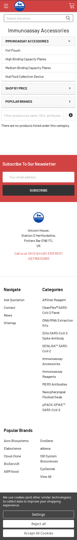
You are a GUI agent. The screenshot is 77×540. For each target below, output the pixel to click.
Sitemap (10, 323)
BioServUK (11, 464)
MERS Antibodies (54, 384)
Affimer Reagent (54, 300)
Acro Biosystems (16, 441)
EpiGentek (47, 469)
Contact (9, 307)
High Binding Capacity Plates (25, 59)
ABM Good (11, 471)
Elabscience (12, 448)
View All (45, 476)
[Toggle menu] (6, 6)
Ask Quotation (14, 300)
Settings (38, 514)
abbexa (45, 448)
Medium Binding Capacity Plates (28, 68)
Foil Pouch (12, 50)
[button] (71, 115)
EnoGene (46, 441)
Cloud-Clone (12, 456)
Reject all (38, 523)
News (8, 315)
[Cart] (71, 6)
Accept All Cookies (38, 533)
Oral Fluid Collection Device (24, 76)
